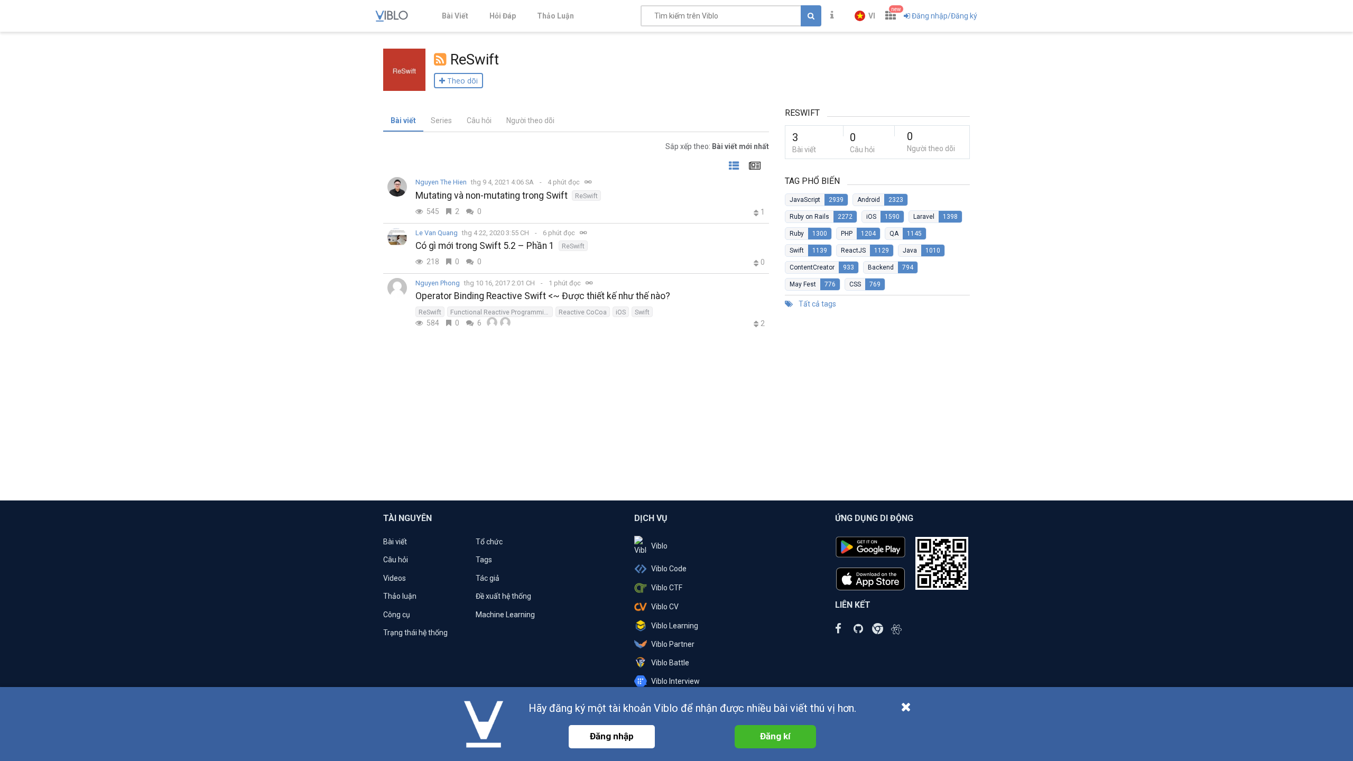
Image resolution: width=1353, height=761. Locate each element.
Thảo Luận (555, 16)
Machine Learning (505, 614)
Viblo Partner (672, 644)
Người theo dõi (530, 120)
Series (441, 120)
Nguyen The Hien (441, 182)
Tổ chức (489, 541)
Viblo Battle (670, 662)
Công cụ (396, 614)
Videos (394, 578)
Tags (484, 559)
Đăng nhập (612, 736)
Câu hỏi (479, 120)
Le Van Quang (436, 233)
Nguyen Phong (437, 283)
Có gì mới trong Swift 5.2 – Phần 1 (484, 245)
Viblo (659, 546)
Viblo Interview (675, 681)
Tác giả (487, 578)
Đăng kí (775, 736)
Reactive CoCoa (583, 312)
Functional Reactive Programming (500, 312)
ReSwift (586, 196)
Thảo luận (399, 596)
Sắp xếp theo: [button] (717, 146)
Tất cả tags (816, 304)
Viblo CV (665, 606)
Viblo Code (669, 568)
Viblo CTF (666, 587)
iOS (621, 312)
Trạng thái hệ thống (415, 632)
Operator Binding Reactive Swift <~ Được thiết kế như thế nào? (542, 296)
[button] (864, 15)
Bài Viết (455, 16)
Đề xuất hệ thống (503, 596)
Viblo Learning (674, 625)
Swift (642, 312)
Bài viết (403, 120)
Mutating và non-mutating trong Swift (491, 195)
